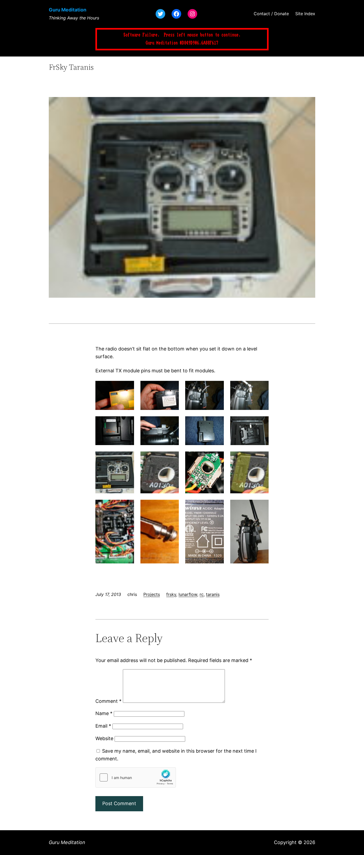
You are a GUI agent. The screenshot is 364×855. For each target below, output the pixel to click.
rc (202, 594)
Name (103, 713)
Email (103, 726)
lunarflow (188, 594)
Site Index (305, 13)
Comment (108, 701)
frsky (171, 594)
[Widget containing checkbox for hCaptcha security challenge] (135, 777)
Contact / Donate (271, 13)
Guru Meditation (67, 10)
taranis (213, 594)
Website (104, 738)
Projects (151, 594)
